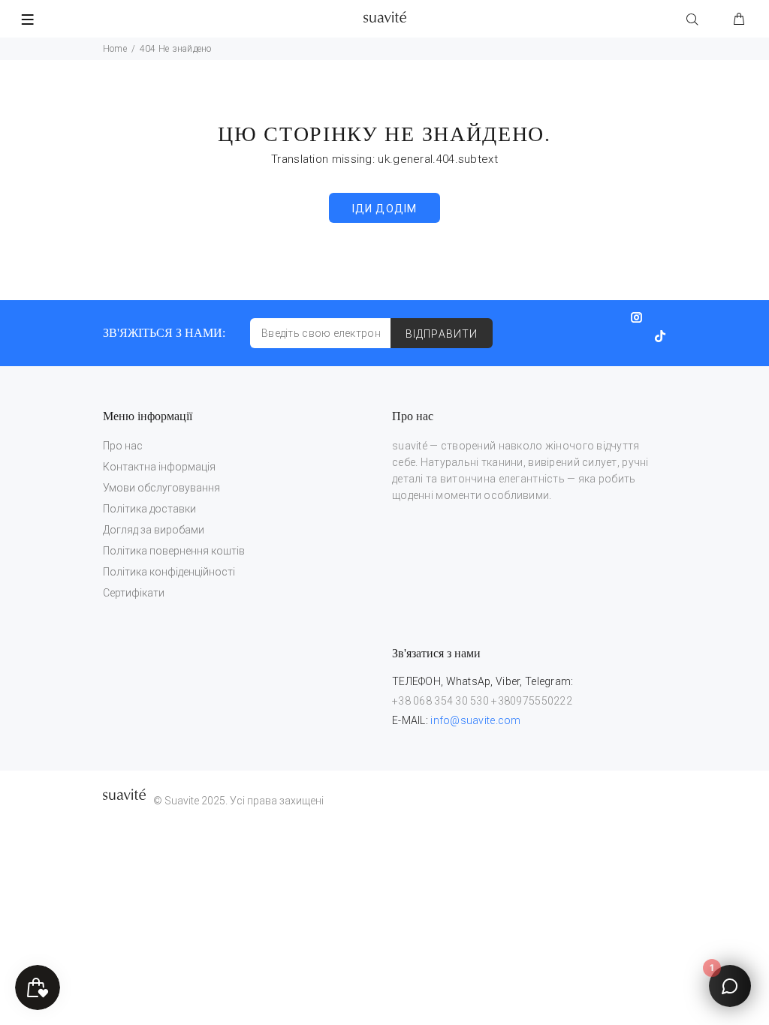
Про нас (123, 446)
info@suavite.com (475, 720)
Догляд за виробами (153, 530)
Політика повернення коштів (174, 551)
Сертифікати (133, 593)
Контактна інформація (159, 467)
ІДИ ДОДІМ (384, 209)
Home (115, 49)
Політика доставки (149, 509)
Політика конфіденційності (169, 572)
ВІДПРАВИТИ (442, 334)
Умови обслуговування (161, 488)
